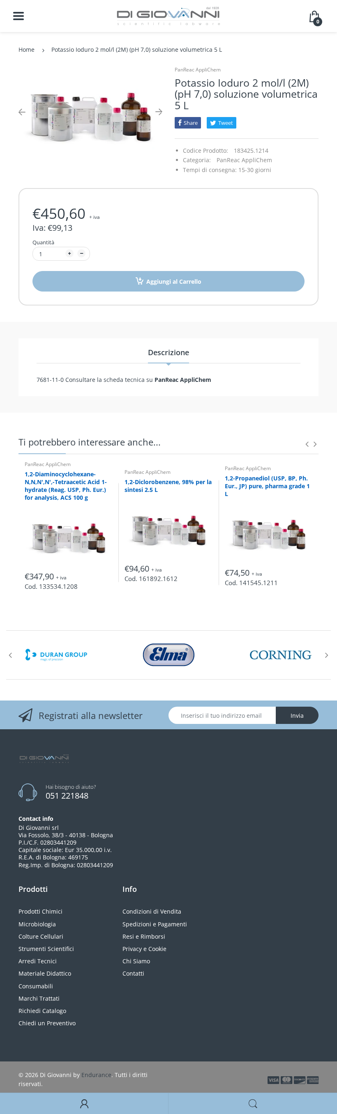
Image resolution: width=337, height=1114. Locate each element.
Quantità (43, 242)
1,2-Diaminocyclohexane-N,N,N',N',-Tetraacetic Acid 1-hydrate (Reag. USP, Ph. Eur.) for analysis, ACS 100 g (66, 485)
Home (26, 49)
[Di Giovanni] (168, 15)
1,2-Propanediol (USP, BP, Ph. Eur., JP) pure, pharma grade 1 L (267, 486)
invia (297, 715)
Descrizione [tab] (168, 352)
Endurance (96, 1075)
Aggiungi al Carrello (173, 281)
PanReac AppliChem (198, 69)
